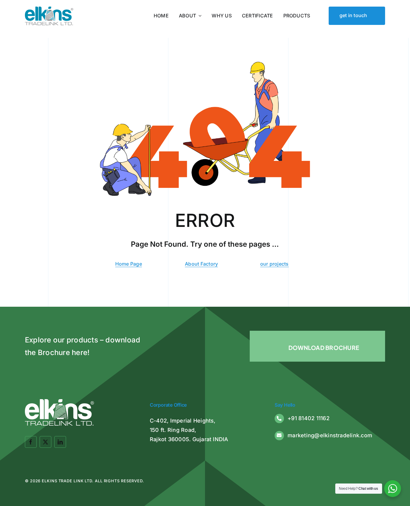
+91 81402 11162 (309, 418)
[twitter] (45, 442)
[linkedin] (60, 442)
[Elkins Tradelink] (49, 9)
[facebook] (31, 442)
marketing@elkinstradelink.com (330, 435)
